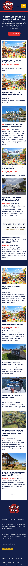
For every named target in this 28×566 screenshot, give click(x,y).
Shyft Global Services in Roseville (11, 287)
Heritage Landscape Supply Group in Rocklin (12, 168)
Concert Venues (6, 367)
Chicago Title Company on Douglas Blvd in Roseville (12, 61)
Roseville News (6, 129)
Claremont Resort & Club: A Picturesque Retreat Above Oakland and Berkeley (12, 199)
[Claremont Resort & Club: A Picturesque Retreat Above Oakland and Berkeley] (14, 186)
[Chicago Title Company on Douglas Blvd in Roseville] (14, 49)
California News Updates (9, 400)
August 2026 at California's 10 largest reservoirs (13, 396)
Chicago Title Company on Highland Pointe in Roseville (12, 93)
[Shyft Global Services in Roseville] (14, 276)
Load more (13, 494)
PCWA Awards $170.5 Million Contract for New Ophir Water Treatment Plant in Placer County (13, 432)
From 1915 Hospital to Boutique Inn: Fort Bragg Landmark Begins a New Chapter (13, 473)
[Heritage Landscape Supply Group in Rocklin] (14, 156)
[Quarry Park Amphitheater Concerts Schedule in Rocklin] (14, 352)
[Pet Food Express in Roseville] (14, 314)
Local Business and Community (10, 64)
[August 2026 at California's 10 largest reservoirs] (14, 385)
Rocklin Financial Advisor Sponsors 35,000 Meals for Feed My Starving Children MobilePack (14, 240)
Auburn (4, 438)
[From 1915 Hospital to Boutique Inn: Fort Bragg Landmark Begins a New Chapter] (14, 461)
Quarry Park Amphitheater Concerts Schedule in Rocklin (12, 363)
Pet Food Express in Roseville (12, 324)
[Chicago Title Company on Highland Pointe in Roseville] (14, 82)
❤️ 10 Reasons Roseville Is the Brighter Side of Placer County (13, 125)
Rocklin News (5, 245)
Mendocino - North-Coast (9, 478)
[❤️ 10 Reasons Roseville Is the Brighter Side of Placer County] (14, 114)
